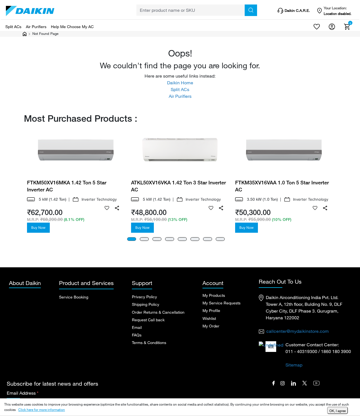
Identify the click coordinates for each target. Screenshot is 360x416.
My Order (210, 326)
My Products (213, 295)
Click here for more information (41, 409)
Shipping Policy (145, 304)
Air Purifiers (36, 26)
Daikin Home (180, 82)
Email (137, 327)
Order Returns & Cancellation (158, 312)
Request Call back (148, 319)
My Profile (211, 310)
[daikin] (30, 11)
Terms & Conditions (149, 342)
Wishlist (209, 318)
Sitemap (293, 365)
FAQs (136, 335)
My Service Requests (221, 302)
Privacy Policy (144, 296)
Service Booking (73, 297)
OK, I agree (337, 410)
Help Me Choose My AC (72, 26)
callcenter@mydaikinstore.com (297, 331)
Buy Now (38, 227)
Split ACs (13, 26)
